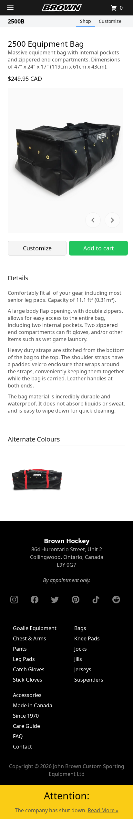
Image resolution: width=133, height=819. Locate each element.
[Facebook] (34, 599)
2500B (16, 21)
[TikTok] (96, 599)
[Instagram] (14, 599)
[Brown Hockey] (61, 8)
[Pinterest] (75, 599)
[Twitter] (55, 599)
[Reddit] (116, 599)
